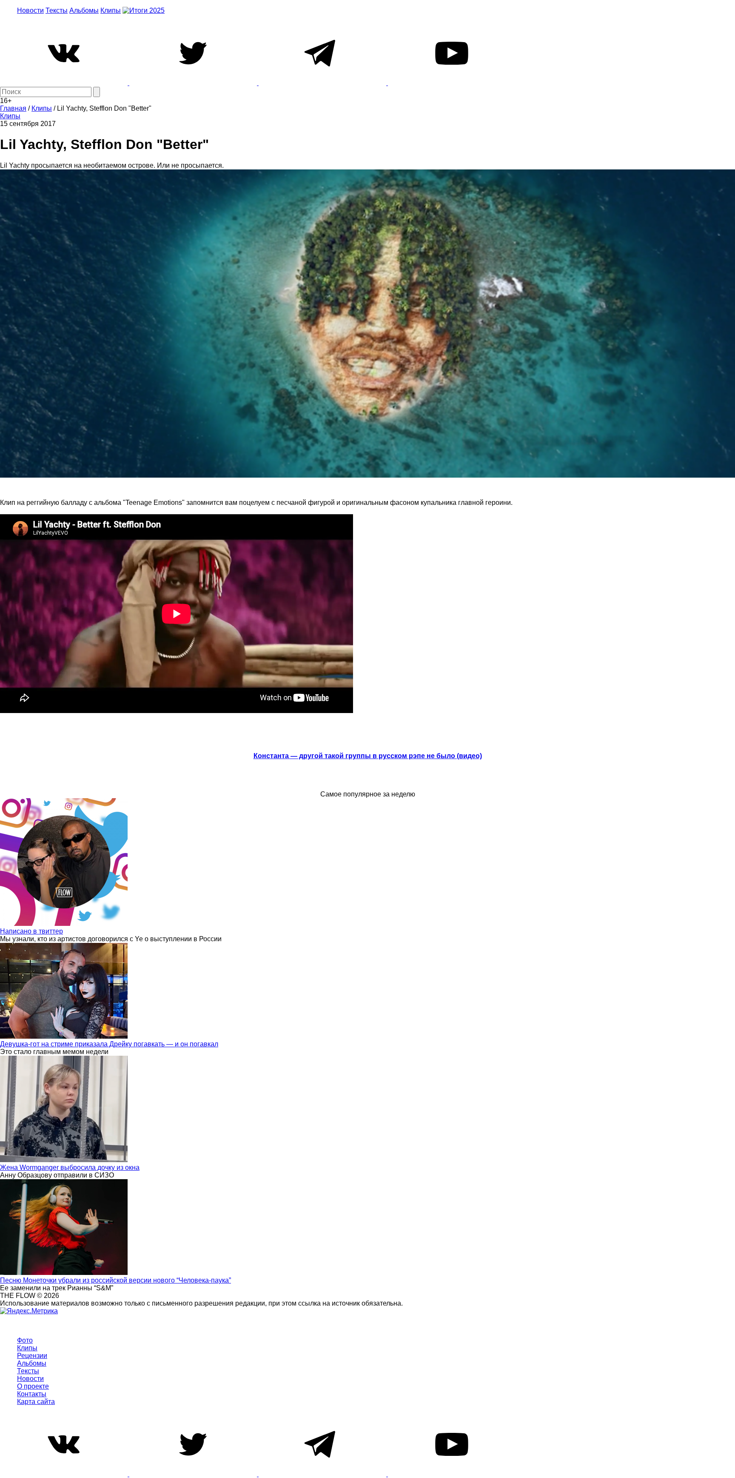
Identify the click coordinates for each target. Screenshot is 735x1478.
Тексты (57, 10)
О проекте (33, 1386)
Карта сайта (36, 1401)
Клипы (110, 10)
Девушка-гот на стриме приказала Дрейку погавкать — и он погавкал (109, 1044)
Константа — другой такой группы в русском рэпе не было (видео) (368, 755)
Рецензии (32, 1355)
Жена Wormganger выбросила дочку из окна (70, 1167)
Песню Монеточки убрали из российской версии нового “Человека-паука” (115, 1280)
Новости (30, 10)
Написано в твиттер (31, 931)
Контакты (31, 1394)
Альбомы (84, 10)
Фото (25, 1340)
